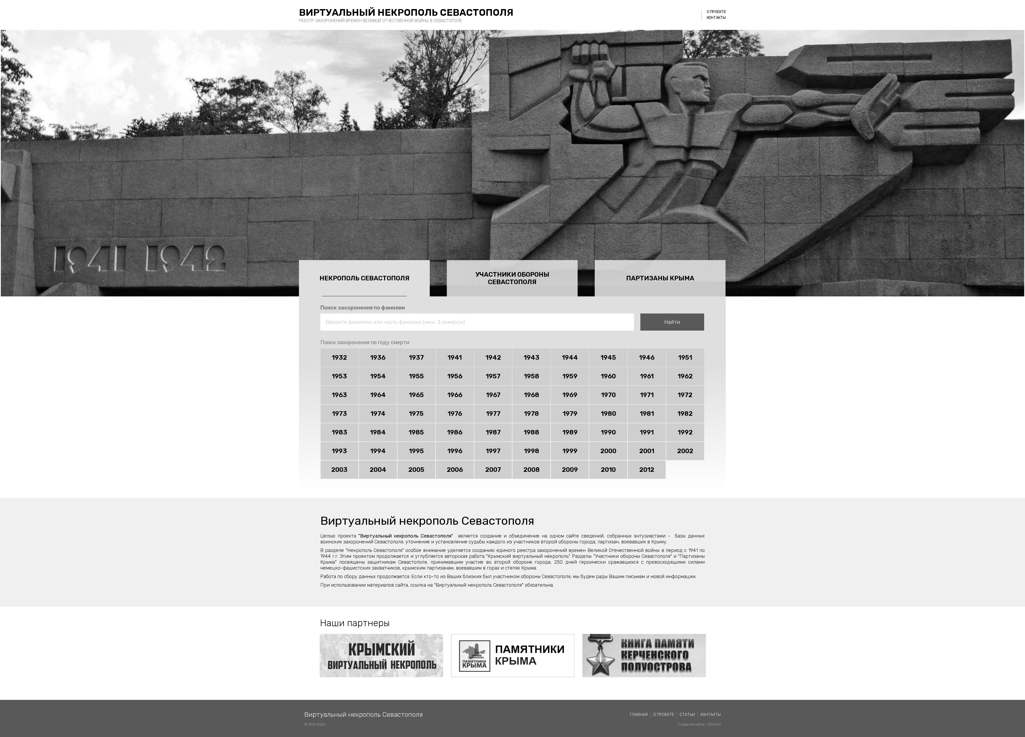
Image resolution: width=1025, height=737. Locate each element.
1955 (416, 376)
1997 (493, 451)
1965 (416, 395)
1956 (454, 376)
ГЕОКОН (714, 724)
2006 (455, 469)
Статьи (687, 714)
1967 (493, 395)
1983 (339, 432)
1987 (493, 432)
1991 (647, 432)
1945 (608, 357)
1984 (378, 432)
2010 (608, 469)
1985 (416, 432)
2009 (570, 469)
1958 (531, 376)
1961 (647, 376)
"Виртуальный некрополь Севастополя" (405, 536)
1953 (339, 376)
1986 (454, 432)
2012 (646, 469)
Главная (639, 714)
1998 (531, 451)
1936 (377, 357)
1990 (608, 432)
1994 (378, 451)
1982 (685, 413)
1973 (339, 413)
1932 (339, 357)
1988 (531, 432)
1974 (377, 413)
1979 (570, 413)
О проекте (716, 12)
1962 (685, 376)
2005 (416, 469)
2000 (608, 451)
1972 (685, 395)
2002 (685, 451)
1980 (608, 413)
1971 (647, 395)
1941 (455, 357)
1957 (493, 376)
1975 (416, 413)
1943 (531, 357)
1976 (455, 413)
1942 (493, 357)
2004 (378, 469)
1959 (569, 376)
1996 (454, 451)
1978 (531, 413)
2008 (531, 469)
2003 (339, 469)
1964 (378, 395)
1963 (339, 395)
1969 (569, 395)
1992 (685, 432)
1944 (570, 357)
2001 (646, 451)
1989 (570, 432)
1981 (647, 413)
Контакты (716, 17)
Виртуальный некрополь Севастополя (406, 12)
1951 (685, 357)
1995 (416, 451)
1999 (569, 451)
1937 (416, 357)
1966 (454, 395)
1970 (608, 395)
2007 (493, 469)
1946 (647, 357)
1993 (339, 451)
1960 (608, 376)
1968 (531, 395)
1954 (378, 376)
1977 (493, 413)
